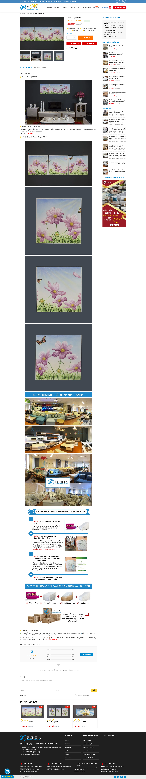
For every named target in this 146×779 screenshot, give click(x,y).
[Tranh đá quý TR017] (32, 711)
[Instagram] (72, 48)
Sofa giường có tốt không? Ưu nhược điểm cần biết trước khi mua (117, 138)
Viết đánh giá (87, 654)
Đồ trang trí (86, 7)
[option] (42, 33)
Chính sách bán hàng (88, 747)
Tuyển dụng (68, 747)
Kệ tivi (79, 7)
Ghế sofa (56, 7)
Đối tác (67, 754)
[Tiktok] (79, 48)
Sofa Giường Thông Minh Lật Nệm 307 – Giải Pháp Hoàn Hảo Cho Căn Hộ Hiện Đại (117, 163)
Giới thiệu (67, 740)
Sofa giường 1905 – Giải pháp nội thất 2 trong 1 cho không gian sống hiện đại (117, 62)
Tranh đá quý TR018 (53, 722)
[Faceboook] (68, 48)
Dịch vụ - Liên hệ (40, 67)
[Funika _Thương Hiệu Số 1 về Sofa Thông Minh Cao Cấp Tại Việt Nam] (29, 7)
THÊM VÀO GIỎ (87, 37)
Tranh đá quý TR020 (79, 722)
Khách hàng (68, 744)
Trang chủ (49, 7)
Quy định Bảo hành (88, 758)
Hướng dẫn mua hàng (89, 751)
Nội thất (65, 7)
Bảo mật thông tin (88, 744)
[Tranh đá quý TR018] (58, 711)
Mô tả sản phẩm (26, 67)
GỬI (94, 690)
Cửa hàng (29, 13)
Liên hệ (67, 751)
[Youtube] (75, 48)
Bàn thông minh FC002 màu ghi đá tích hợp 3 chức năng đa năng (117, 101)
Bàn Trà (73, 7)
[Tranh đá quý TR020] (85, 711)
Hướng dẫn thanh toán (89, 754)
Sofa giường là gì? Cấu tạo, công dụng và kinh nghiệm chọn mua (116, 146)
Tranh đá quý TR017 (27, 722)
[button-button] (21, 716)
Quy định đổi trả (87, 740)
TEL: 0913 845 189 (119, 7)
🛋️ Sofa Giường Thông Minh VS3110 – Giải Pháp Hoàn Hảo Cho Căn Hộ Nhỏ (117, 171)
